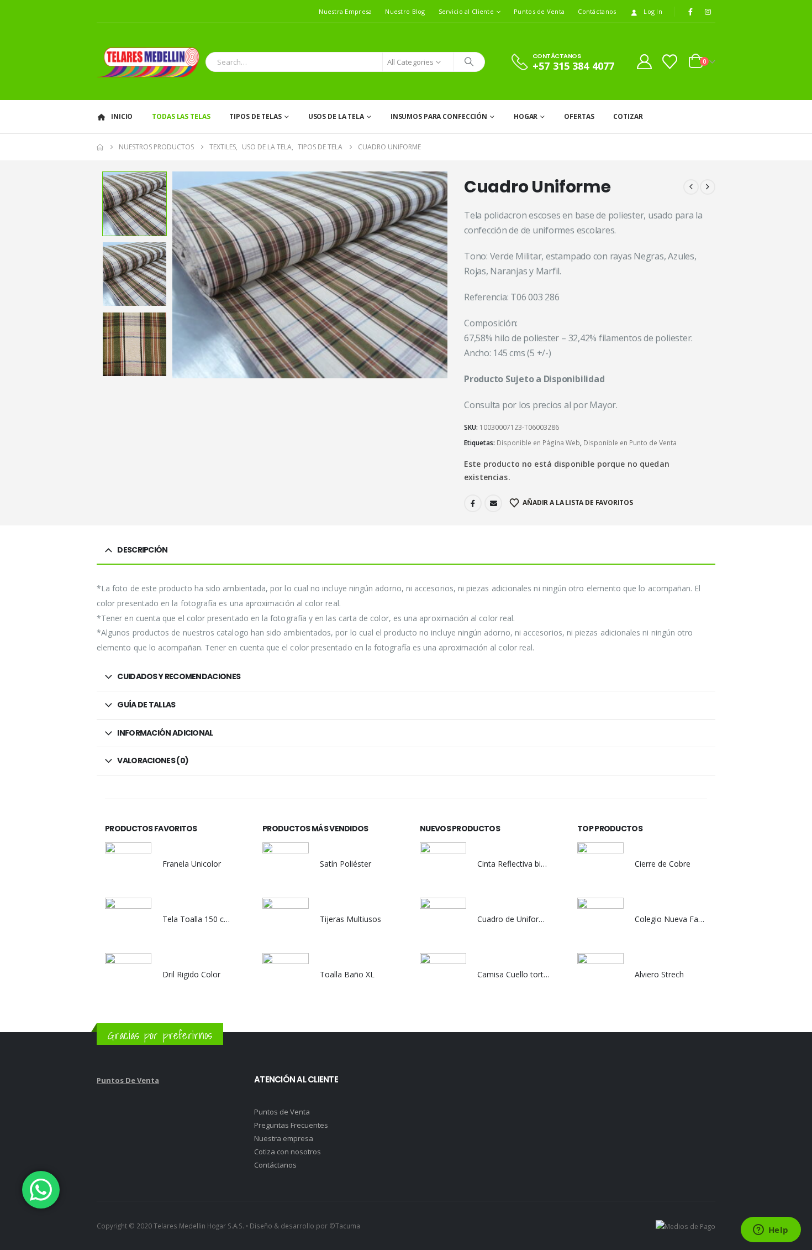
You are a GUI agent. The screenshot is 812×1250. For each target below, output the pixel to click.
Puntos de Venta (539, 11)
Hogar (525, 116)
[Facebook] (690, 11)
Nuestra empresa (283, 1138)
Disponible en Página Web (538, 442)
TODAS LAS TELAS (181, 116)
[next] (707, 187)
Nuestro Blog (405, 11)
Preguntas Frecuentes (291, 1125)
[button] (175, 275)
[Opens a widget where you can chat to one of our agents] (770, 1230)
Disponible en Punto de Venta (630, 442)
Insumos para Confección (439, 116)
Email (493, 503)
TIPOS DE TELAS (255, 116)
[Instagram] (707, 11)
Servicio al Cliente (466, 11)
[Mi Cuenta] (644, 61)
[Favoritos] (670, 61)
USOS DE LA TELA (336, 116)
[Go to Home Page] (100, 147)
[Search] (469, 62)
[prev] (691, 187)
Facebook (473, 503)
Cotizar (627, 116)
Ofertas (579, 116)
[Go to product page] (128, 865)
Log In (653, 11)
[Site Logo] (148, 61)
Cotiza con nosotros (287, 1152)
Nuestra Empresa (345, 11)
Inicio (122, 116)
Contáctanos (597, 11)
